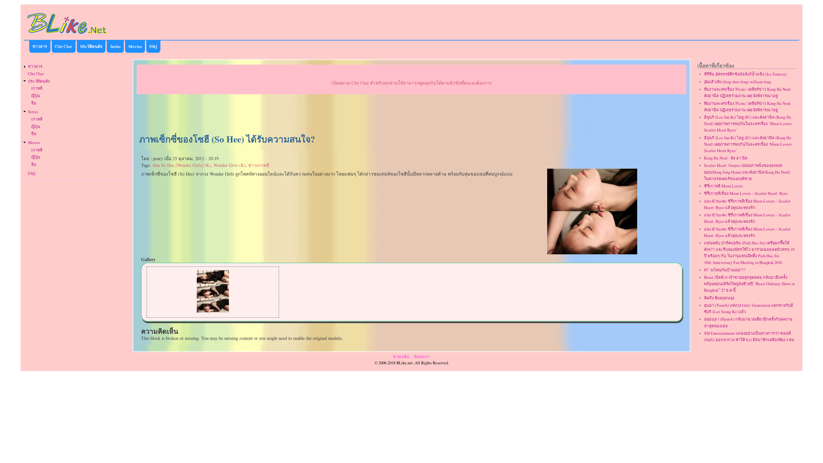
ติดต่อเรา (422, 356)
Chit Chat (63, 46)
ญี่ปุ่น (35, 95)
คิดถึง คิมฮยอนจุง (719, 298)
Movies (135, 46)
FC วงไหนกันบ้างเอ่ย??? (725, 270)
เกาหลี (36, 88)
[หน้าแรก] (67, 35)
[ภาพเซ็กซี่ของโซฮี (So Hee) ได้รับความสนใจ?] (592, 253)
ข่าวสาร (39, 46)
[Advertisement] (411, 114)
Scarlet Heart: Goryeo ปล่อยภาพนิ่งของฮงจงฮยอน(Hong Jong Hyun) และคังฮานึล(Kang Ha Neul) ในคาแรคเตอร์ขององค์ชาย (747, 172)
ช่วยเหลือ (401, 356)
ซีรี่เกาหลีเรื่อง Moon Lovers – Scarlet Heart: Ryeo (746, 193)
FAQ (153, 46)
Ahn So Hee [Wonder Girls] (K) (181, 165)
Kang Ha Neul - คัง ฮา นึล (725, 158)
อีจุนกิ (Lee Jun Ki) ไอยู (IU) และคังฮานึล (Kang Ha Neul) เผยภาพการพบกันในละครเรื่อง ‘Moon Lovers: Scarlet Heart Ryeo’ (748, 123)
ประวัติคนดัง (91, 46)
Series (115, 46)
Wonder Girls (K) (229, 165)
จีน (33, 103)
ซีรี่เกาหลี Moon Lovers (723, 186)
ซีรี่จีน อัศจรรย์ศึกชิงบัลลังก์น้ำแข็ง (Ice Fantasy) (745, 74)
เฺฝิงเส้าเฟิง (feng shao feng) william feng (737, 82)
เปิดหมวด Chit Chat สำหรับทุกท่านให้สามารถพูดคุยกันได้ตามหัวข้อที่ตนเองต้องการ (411, 83)
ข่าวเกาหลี (258, 165)
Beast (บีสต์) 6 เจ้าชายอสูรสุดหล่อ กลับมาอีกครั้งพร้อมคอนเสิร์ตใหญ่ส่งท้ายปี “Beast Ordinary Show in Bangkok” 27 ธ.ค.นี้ (749, 284)
